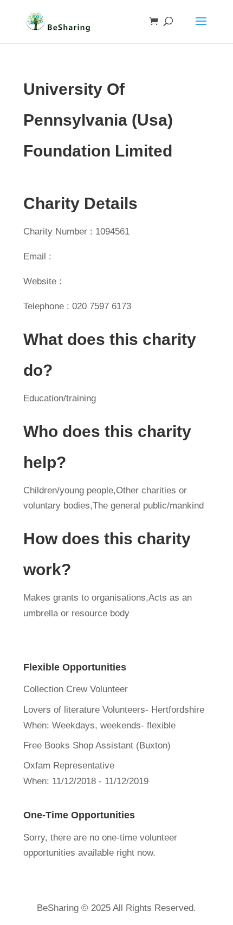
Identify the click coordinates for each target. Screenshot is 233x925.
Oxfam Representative (68, 765)
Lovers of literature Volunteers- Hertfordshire (113, 710)
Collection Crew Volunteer (75, 689)
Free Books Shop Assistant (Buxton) (97, 745)
